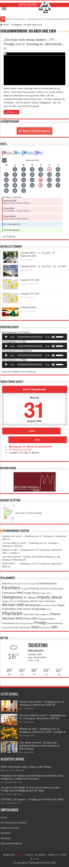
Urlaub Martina (10, 216)
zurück (31, 431)
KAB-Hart (13, 601)
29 (15, 191)
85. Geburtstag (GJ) (12, 224)
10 (32, 175)
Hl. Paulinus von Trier (20, 449)
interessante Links (9, 828)
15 (15, 180)
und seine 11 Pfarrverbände (28, 513)
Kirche (34, 601)
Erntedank (32, 584)
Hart (41, 153)
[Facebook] (34, 859)
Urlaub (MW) (9, 208)
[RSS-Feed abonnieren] (68, 31)
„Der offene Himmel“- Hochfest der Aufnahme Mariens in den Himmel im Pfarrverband (39, 745)
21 (6, 185)
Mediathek (50, 601)
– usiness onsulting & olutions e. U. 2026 (40, 854)
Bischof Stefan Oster (18, 584)
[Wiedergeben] (6, 337)
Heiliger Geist (45, 593)
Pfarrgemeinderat (46, 619)
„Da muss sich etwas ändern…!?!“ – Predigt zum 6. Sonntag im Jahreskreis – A (34, 44)
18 (41, 180)
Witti (54, 627)
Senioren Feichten (10, 627)
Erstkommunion (47, 583)
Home (5, 24)
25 (41, 185)
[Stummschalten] (53, 337)
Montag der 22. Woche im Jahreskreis (30, 446)
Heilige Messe (32, 592)
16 (23, 180)
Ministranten (32, 605)
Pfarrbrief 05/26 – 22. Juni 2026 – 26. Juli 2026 (43, 266)
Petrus (48, 609)
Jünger (5, 601)
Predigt (40, 623)
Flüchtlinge (45, 589)
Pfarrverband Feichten (16, 531)
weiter (37, 439)
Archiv (4, 817)
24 (32, 185)
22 (15, 185)
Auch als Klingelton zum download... (19, 371)
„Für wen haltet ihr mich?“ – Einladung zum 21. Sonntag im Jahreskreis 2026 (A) (42, 717)
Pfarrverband (8, 623)
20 (58, 180)
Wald (19, 153)
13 (58, 175)
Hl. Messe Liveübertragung (34, 131)
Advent (6, 583)
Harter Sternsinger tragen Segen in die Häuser (26, 766)
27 (58, 185)
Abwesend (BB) (10, 201)
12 (49, 175)
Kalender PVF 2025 (29, 294)
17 (32, 180)
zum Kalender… (10, 236)
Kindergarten (24, 601)
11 (41, 175)
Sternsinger (24, 627)
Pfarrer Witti (30, 618)
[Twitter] (37, 859)
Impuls (43, 597)
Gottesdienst (9, 593)
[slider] (29, 337)
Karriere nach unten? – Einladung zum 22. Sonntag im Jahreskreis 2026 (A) (42, 703)
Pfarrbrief (12, 613)
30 (23, 191)
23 (23, 185)
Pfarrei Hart (28, 614)
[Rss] (31, 859)
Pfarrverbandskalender (11, 843)
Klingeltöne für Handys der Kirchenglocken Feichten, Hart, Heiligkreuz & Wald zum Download (32, 777)
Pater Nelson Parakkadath (31, 609)
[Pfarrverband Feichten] (34, 7)
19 (49, 180)
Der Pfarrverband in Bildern (14, 822)
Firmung (34, 588)
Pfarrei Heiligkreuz (41, 615)
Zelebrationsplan (28, 307)
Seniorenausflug (54, 623)
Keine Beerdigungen (12, 230)
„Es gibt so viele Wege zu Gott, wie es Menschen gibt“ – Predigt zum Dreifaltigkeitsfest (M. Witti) (31, 789)
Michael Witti (13, 605)
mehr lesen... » (11, 112)
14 (6, 180)
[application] (34, 337)
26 (49, 185)
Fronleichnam (56, 589)
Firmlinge (24, 589)
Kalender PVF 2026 (29, 280)
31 (34, 409)
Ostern (53, 605)
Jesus (56, 597)
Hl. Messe (30, 597)
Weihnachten (45, 628)
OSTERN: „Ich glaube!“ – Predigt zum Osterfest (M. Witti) (32, 799)
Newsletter (6, 838)
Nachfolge (46, 605)
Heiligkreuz (30, 153)
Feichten (9, 153)
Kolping (41, 601)
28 (6, 191)
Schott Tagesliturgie (34, 389)
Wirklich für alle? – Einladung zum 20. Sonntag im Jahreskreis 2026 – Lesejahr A (42, 730)
